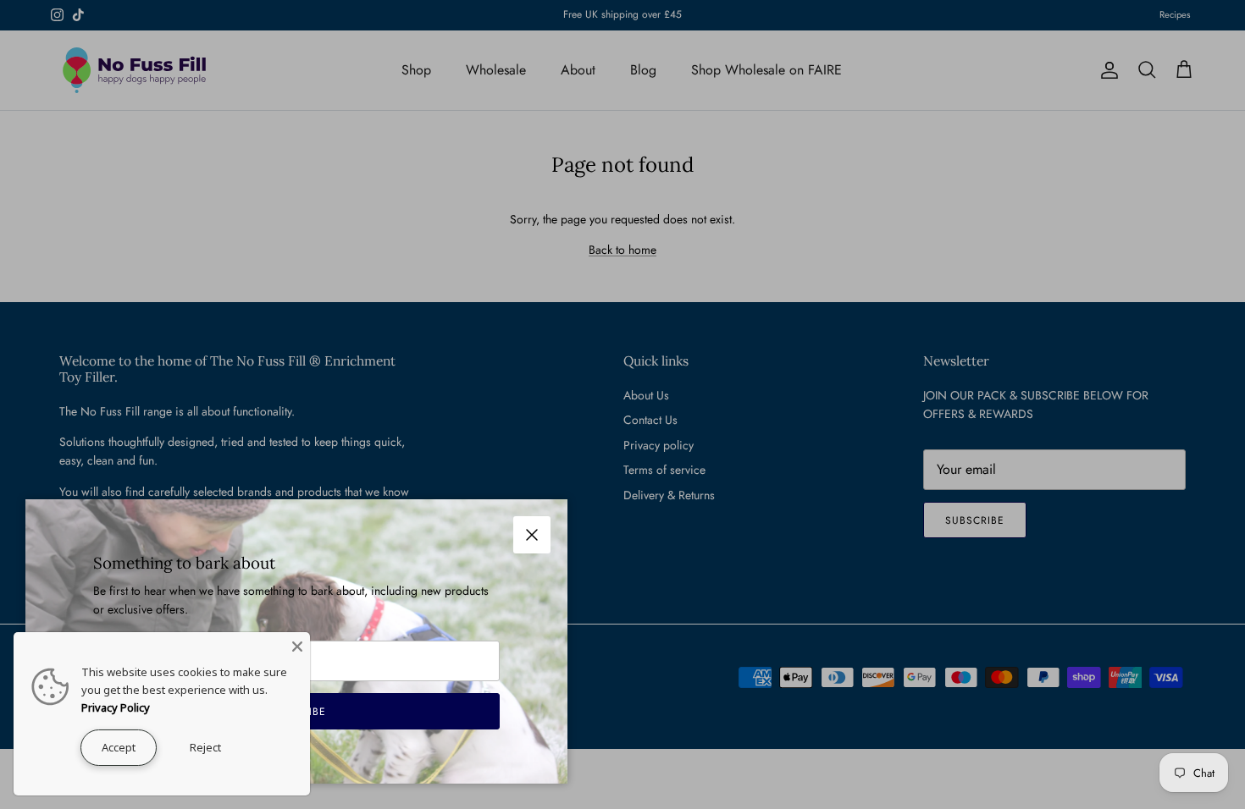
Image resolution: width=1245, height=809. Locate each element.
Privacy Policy (115, 707)
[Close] (297, 644)
